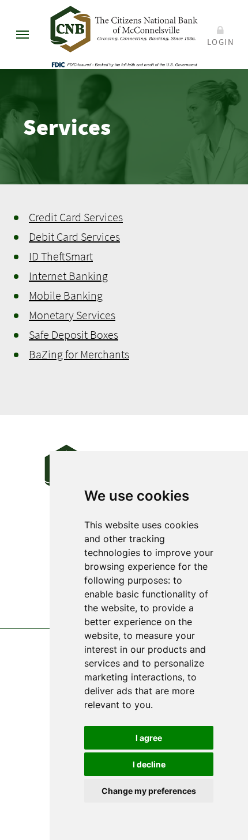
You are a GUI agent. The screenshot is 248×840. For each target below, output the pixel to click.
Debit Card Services (74, 236)
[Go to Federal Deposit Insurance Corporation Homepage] (124, 64)
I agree (149, 738)
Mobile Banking (66, 295)
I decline (149, 764)
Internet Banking (68, 275)
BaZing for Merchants (79, 354)
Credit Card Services (76, 217)
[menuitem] (22, 34)
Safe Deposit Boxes (73, 334)
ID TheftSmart (61, 256)
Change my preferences (149, 791)
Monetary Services (72, 315)
